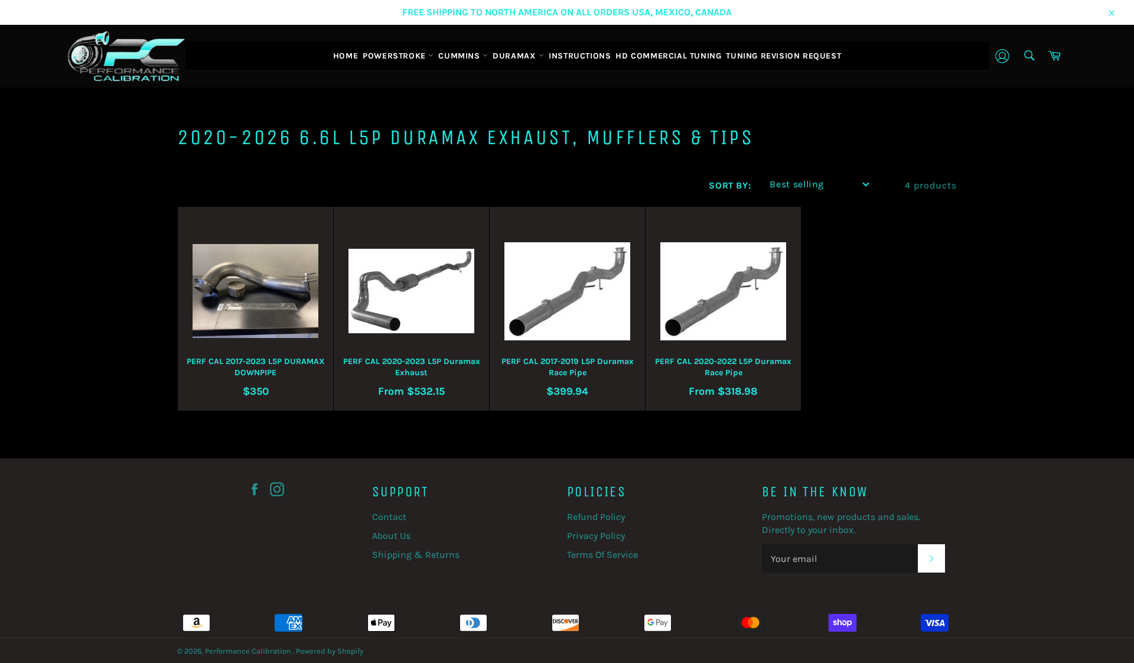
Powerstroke (395, 56)
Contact (389, 516)
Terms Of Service (602, 554)
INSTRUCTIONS (580, 56)
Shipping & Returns (416, 554)
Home (345, 56)
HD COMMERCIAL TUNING (668, 56)
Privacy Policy (596, 535)
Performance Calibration (249, 650)
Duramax (516, 56)
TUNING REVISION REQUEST (783, 56)
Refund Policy (596, 516)
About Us (391, 535)
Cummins (460, 56)
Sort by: (730, 185)
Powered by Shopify (329, 650)
